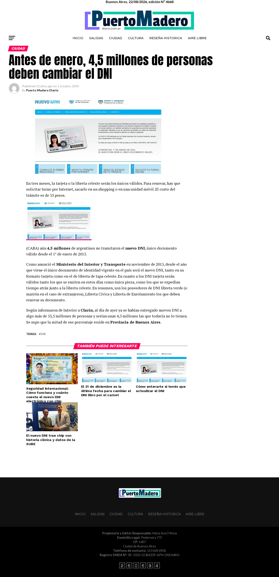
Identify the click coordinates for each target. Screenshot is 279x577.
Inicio (78, 38)
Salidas (96, 38)
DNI (43, 334)
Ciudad (115, 38)
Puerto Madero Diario (42, 90)
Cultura (135, 38)
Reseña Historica (165, 38)
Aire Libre (197, 38)
